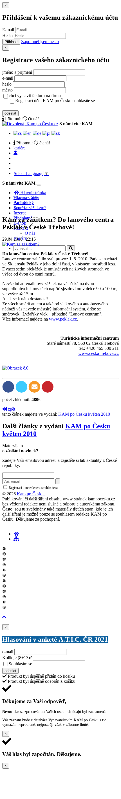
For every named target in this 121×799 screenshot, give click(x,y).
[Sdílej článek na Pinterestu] (48, 386)
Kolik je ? (17, 657)
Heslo (7, 35)
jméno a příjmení (17, 72)
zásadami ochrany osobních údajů (82, 488)
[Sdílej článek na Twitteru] (22, 386)
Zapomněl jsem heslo (40, 41)
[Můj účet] (15, 153)
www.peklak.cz (63, 319)
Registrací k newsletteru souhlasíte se (56, 488)
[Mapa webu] (16, 538)
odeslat (10, 113)
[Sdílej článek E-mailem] (35, 386)
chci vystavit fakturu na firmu (35, 95)
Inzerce (20, 213)
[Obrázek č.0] (15, 368)
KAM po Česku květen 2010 (84, 414)
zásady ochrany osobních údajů (37, 107)
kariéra (20, 148)
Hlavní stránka (26, 197)
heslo (7, 84)
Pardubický (24, 202)
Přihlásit (11, 42)
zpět (11, 409)
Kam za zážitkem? (30, 207)
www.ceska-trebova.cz (98, 353)
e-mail (7, 78)
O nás (30, 233)
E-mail (8, 29)
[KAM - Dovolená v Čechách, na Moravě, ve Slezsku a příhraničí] (16, 533)
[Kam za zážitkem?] (20, 244)
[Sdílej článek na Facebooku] (8, 386)
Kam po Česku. (31, 493)
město (7, 90)
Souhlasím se (60, 663)
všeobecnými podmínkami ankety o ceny (73, 664)
